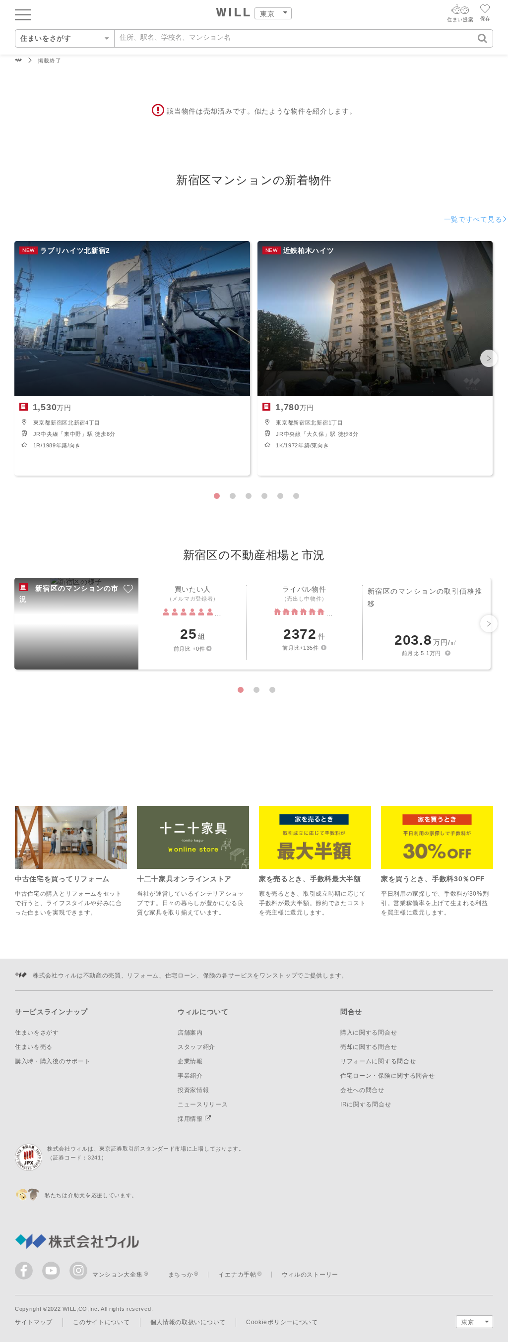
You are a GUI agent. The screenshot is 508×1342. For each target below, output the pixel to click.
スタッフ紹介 (196, 1046)
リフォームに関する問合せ (378, 1061)
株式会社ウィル (18, 60)
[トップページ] (233, 13)
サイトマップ (34, 1322)
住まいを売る (34, 1046)
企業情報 (190, 1061)
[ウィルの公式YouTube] (53, 1273)
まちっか (180, 1274)
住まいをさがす (37, 1032)
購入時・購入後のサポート (52, 1061)
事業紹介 (190, 1075)
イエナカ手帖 (237, 1274)
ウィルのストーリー (310, 1274)
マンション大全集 (117, 1274)
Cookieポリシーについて (282, 1322)
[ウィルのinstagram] (78, 1271)
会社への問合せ (362, 1090)
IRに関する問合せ (365, 1104)
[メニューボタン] (23, 14)
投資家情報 (193, 1090)
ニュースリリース (203, 1104)
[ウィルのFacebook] (26, 1273)
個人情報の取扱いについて (188, 1322)
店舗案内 (190, 1032)
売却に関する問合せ (368, 1046)
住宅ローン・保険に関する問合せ (387, 1075)
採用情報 (191, 1118)
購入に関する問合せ (368, 1032)
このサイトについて (101, 1322)
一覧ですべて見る (473, 219)
